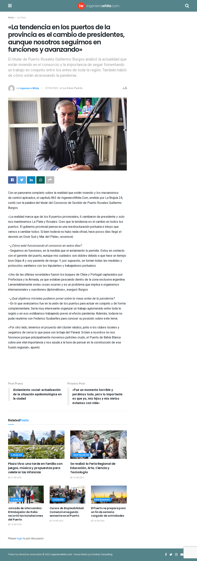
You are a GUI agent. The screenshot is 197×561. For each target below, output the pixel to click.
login (20, 539)
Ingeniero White (29, 88)
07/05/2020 (51, 88)
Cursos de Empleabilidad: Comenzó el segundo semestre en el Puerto (67, 512)
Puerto (78, 88)
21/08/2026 (16, 477)
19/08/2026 (16, 524)
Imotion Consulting (102, 554)
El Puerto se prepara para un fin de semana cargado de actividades (108, 512)
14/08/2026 (98, 520)
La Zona (21, 17)
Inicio (11, 17)
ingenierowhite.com (61, 554)
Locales (16, 455)
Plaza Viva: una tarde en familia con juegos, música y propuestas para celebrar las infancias (35, 468)
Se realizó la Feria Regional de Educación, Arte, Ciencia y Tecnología (92, 468)
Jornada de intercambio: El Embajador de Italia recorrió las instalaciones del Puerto (25, 513)
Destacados (81, 455)
